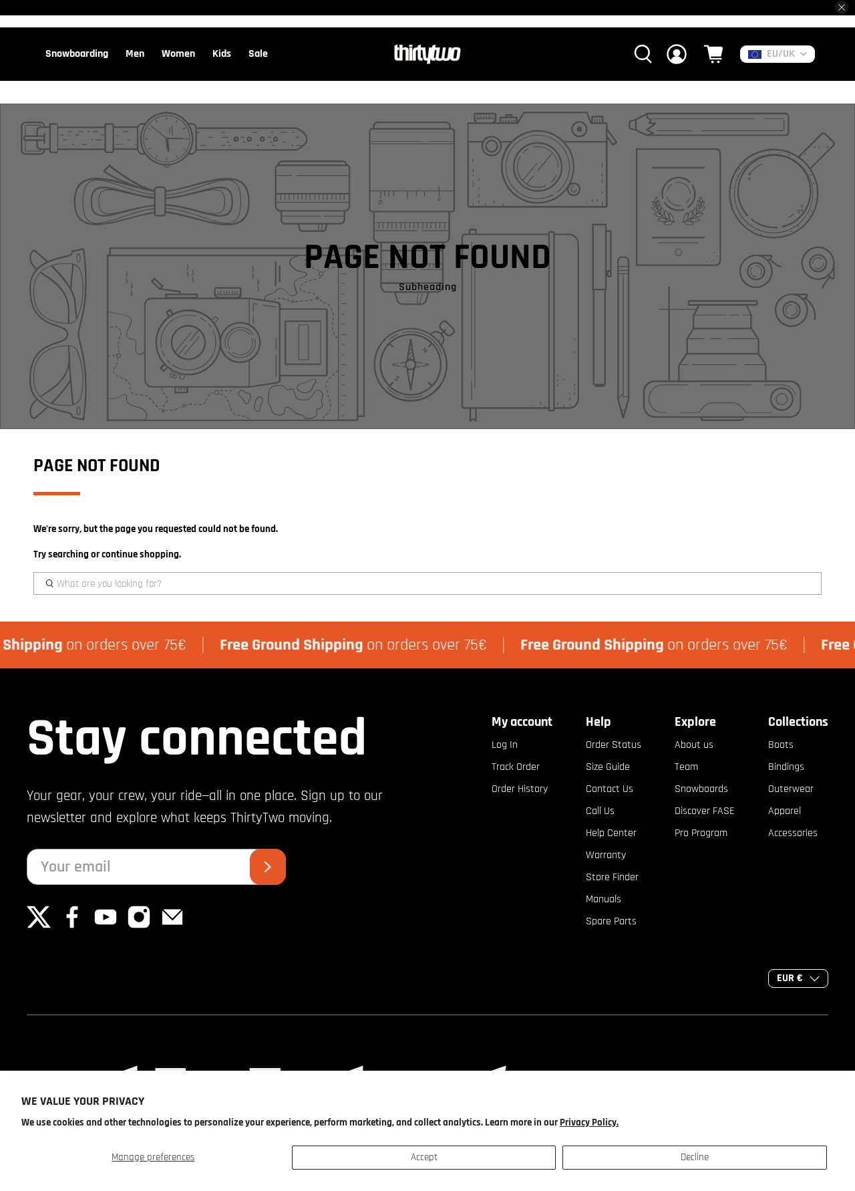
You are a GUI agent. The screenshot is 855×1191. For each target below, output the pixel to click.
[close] (841, 7)
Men (135, 54)
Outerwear (791, 789)
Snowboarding (76, 54)
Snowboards (701, 789)
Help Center (611, 833)
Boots (781, 745)
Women (178, 54)
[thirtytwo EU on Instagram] (139, 926)
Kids (221, 54)
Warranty (606, 855)
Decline (695, 1157)
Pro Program (701, 833)
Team (686, 767)
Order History (520, 789)
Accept (424, 1157)
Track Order (516, 767)
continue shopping (140, 554)
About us (694, 745)
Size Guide (608, 767)
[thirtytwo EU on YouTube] (106, 926)
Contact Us (609, 789)
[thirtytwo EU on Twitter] (39, 926)
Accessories (793, 833)
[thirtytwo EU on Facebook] (72, 926)
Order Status (613, 745)
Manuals (603, 899)
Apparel (784, 811)
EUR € (790, 978)
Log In (505, 745)
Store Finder (612, 877)
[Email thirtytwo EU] (172, 926)
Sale (258, 54)
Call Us (600, 811)
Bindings (786, 767)
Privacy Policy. (589, 1122)
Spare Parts (611, 921)
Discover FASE (705, 811)
